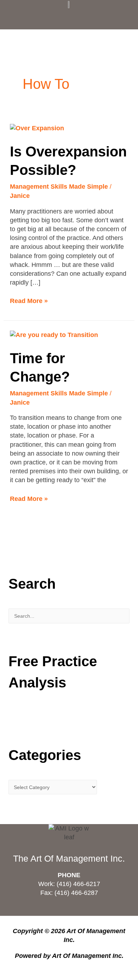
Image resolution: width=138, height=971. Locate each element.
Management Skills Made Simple (59, 186)
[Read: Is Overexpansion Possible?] (37, 128)
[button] (69, 17)
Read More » (29, 300)
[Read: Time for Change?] (54, 334)
